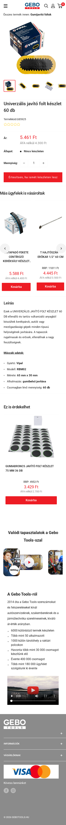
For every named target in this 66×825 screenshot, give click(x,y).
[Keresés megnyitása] (46, 6)
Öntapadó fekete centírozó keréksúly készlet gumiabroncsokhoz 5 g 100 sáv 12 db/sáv (16, 263)
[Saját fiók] (53, 6)
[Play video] (29, 562)
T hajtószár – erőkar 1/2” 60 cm (50, 254)
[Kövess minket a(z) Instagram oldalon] (13, 790)
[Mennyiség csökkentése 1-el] (24, 163)
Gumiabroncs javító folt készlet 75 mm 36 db (30, 468)
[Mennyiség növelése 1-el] (43, 163)
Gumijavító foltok (40, 14)
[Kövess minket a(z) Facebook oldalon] (6, 790)
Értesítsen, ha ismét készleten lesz (33, 177)
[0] (60, 6)
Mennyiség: (11, 163)
